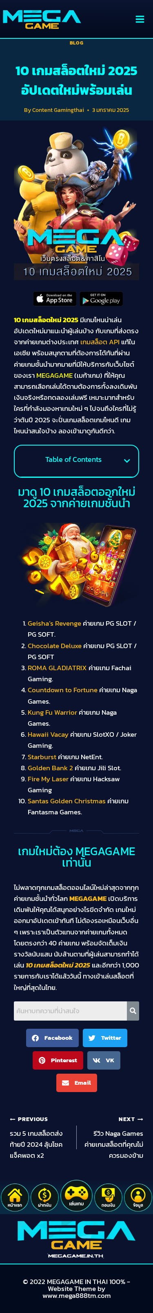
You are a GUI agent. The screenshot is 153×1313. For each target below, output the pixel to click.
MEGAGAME (87, 898)
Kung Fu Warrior (52, 712)
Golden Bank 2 (50, 767)
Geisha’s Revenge (54, 623)
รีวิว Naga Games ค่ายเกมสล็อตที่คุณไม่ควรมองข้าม (113, 1138)
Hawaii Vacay (48, 734)
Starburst (42, 756)
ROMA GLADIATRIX (57, 667)
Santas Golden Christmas (67, 801)
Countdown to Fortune (63, 689)
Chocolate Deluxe (55, 645)
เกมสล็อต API (100, 342)
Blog (76, 43)
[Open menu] (140, 19)
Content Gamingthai (58, 110)
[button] (127, 460)
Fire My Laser (48, 779)
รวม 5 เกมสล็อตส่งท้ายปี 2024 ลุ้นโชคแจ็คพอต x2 (36, 1138)
